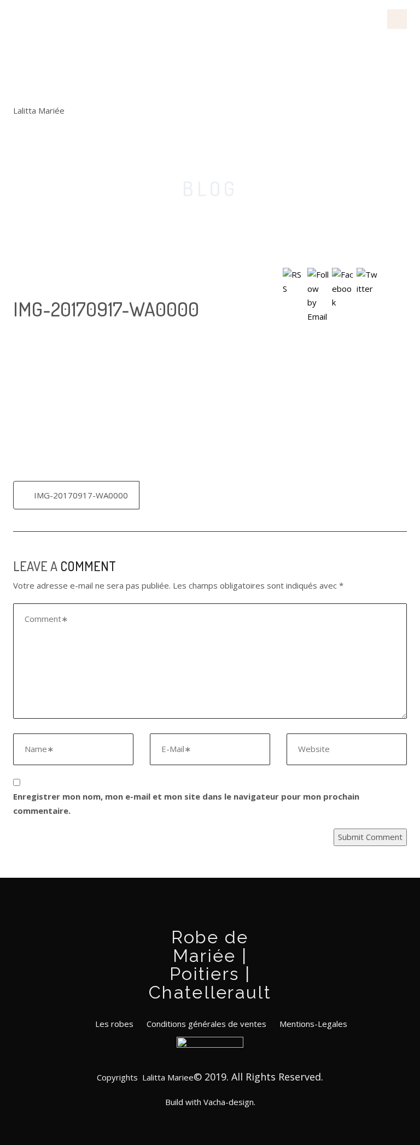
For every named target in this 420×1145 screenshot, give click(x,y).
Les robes (114, 1023)
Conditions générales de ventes (206, 1023)
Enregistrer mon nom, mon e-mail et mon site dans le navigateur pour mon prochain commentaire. (186, 803)
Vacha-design (228, 1101)
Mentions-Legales (313, 1023)
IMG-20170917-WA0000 (81, 495)
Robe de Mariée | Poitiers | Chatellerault (74, 51)
